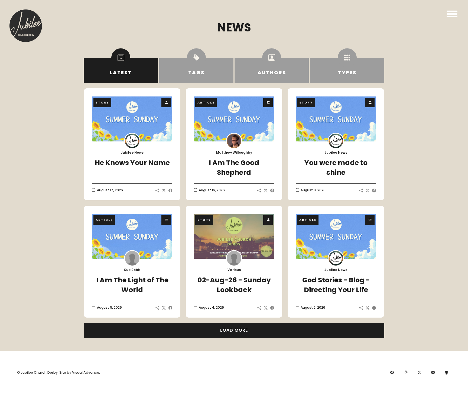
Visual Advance (85, 372)
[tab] (121, 70)
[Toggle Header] (452, 14)
